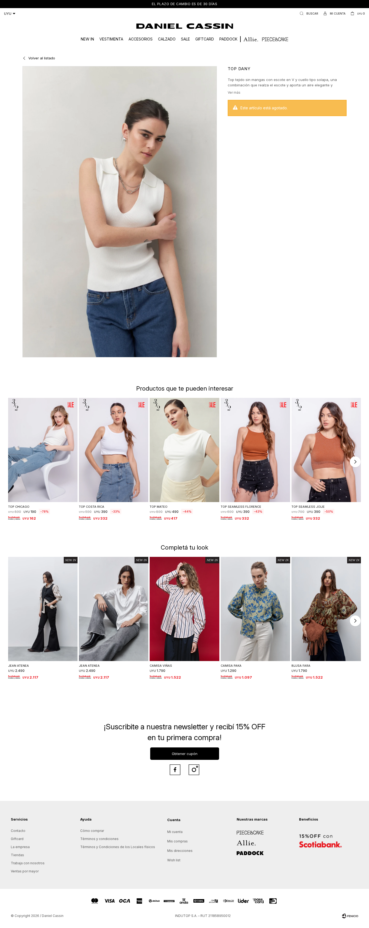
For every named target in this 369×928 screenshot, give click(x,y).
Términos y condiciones (99, 839)
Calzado (167, 39)
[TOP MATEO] (184, 450)
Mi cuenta (175, 832)
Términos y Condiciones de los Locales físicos (117, 847)
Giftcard (204, 39)
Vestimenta (111, 39)
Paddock (228, 39)
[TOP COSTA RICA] (113, 450)
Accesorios (141, 39)
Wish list (173, 860)
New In (87, 39)
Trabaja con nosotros (28, 863)
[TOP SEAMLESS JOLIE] (326, 450)
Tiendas (17, 855)
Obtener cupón (184, 753)
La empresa (20, 847)
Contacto (18, 831)
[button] (308, 13)
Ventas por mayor (25, 871)
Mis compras (177, 841)
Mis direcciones (180, 851)
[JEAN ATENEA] (43, 609)
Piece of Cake (248, 831)
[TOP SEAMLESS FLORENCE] (255, 450)
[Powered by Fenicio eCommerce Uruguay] (350, 916)
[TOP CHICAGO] (43, 450)
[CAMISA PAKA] (255, 609)
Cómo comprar (92, 831)
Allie (240, 841)
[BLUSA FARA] (326, 609)
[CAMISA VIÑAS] (184, 609)
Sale (185, 39)
